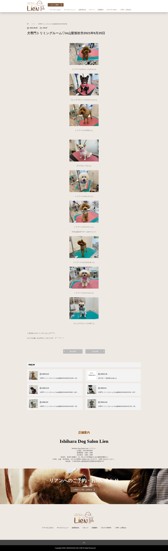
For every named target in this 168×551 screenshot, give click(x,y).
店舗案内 (100, 9)
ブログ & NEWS (111, 9)
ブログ (45, 28)
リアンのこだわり (55, 9)
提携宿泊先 (82, 9)
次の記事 (95, 351)
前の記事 (73, 351)
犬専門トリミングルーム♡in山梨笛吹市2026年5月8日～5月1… (59, 392)
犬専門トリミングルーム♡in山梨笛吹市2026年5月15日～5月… (59, 378)
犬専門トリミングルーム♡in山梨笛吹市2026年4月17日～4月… (117, 406)
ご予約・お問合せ (125, 9)
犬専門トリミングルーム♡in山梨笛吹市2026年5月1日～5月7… (117, 392)
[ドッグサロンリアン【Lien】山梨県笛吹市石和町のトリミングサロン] (36, 5)
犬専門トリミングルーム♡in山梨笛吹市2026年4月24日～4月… (59, 406)
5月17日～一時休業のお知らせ (107, 378)
